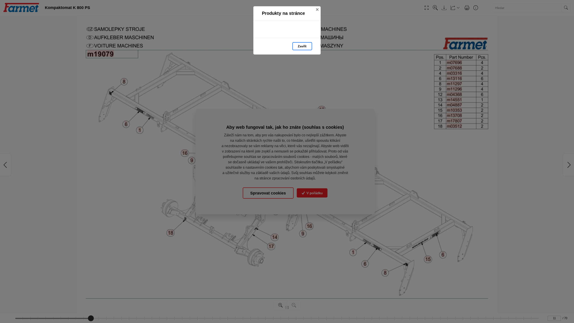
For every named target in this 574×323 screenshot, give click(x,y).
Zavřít (302, 46)
